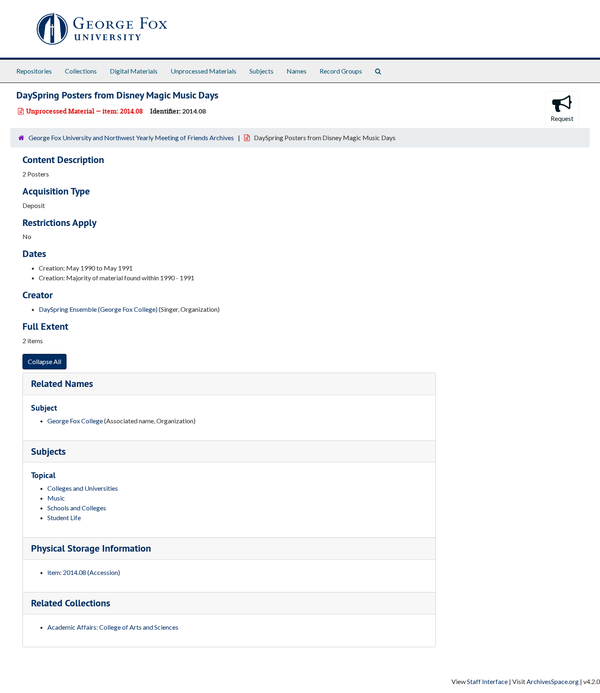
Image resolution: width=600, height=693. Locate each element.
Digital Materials (134, 71)
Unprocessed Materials (203, 71)
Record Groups (341, 71)
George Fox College (75, 421)
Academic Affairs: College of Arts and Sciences (112, 627)
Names (297, 71)
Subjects (261, 71)
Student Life (64, 517)
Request (562, 118)
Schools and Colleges (76, 508)
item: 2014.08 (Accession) (83, 572)
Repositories (34, 71)
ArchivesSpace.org (553, 681)
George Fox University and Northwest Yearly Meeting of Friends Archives (131, 137)
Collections (81, 71)
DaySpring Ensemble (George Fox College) (98, 309)
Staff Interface (487, 681)
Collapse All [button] (44, 361)
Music (56, 498)
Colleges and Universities (82, 488)
